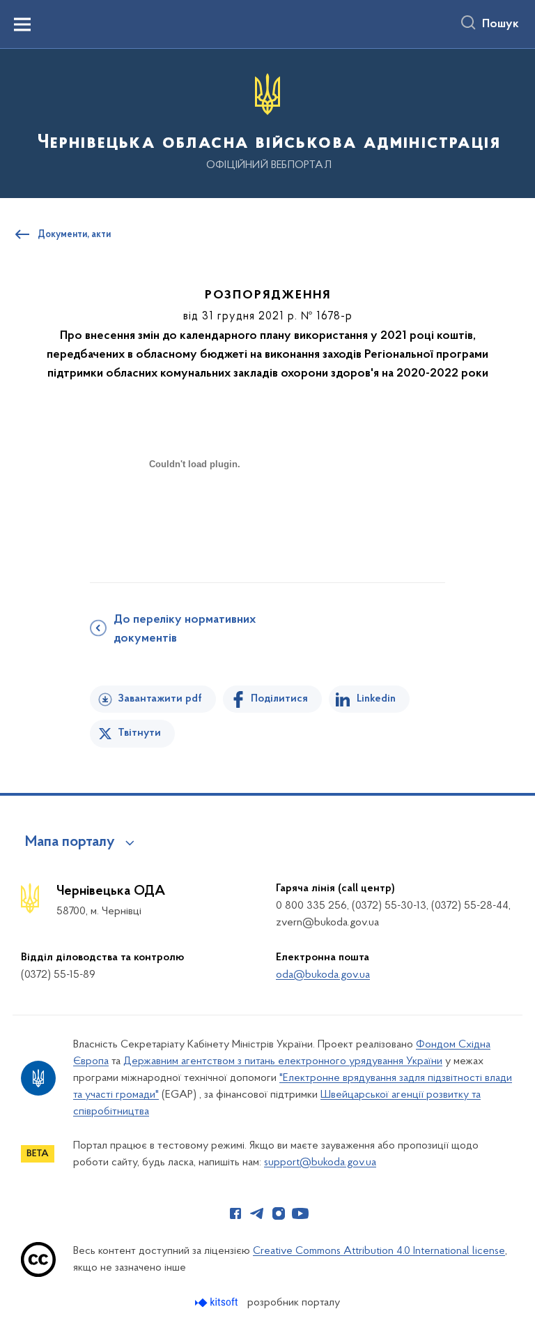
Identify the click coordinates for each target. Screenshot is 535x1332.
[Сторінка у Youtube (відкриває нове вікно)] (300, 1213)
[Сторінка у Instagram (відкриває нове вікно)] (278, 1213)
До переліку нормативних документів (185, 629)
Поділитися (279, 698)
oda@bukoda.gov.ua (323, 975)
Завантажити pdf (160, 698)
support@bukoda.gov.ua (320, 1162)
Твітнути (139, 733)
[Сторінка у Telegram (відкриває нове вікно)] (257, 1213)
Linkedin (376, 698)
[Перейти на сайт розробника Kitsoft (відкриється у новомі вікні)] (217, 1302)
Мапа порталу (70, 842)
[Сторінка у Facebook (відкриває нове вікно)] (235, 1213)
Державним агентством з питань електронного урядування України (282, 1061)
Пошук (500, 24)
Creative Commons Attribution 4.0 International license (379, 1251)
